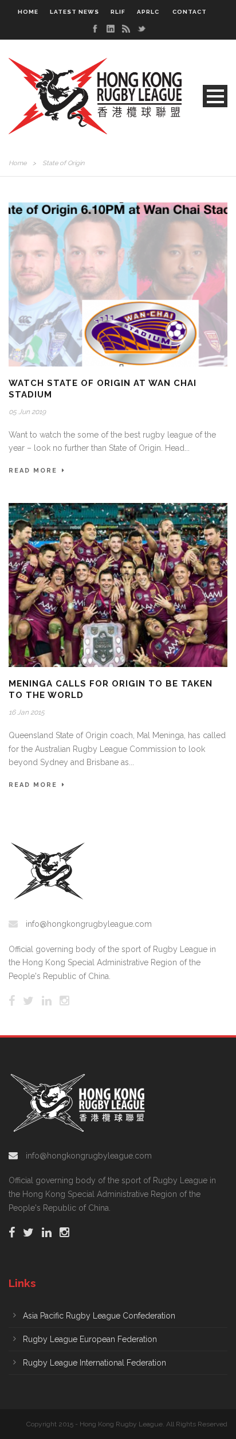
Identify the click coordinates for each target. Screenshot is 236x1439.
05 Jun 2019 (27, 412)
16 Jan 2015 (27, 712)
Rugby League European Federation (90, 1339)
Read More (33, 470)
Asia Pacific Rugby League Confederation (99, 1315)
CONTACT (189, 12)
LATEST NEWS (74, 12)
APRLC (148, 12)
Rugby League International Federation (94, 1362)
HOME (28, 12)
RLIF (118, 12)
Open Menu (215, 96)
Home (17, 163)
